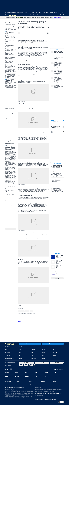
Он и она (43, 349)
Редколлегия (50, 12)
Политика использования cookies (39, 396)
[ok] (25, 365)
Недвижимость (13, 12)
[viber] (27, 365)
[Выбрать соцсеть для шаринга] (48, 33)
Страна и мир (55, 352)
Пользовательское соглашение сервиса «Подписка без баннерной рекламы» (45, 399)
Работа (43, 355)
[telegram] (20, 365)
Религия (43, 358)
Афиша (37, 12)
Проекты (59, 12)
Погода (27, 12)
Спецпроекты (55, 357)
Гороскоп (40, 12)
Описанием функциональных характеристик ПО (41, 392)
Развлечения (44, 357)
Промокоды (19, 12)
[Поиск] (58, 14)
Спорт (53, 349)
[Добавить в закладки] (19, 33)
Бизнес (20, 349)
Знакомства (23, 12)
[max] (30, 365)
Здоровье (20, 358)
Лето (32, 352)
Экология (54, 354)
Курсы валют (45, 12)
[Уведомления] (61, 14)
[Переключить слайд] (20, 120)
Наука (32, 355)
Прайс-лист (7, 349)
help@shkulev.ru (11, 395)
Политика (43, 352)
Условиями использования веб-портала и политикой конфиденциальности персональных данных (48, 393)
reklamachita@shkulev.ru (51, 388)
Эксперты (55, 12)
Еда (19, 355)
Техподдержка (7, 355)
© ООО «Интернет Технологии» (9, 402)
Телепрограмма (32, 12)
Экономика (54, 355)
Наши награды (7, 352)
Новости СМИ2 (21, 321)
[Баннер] (19, 17)
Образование (33, 358)
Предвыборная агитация (9, 357)
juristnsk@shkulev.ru (26, 394)
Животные (21, 357)
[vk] (22, 365)
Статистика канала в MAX (9, 358)
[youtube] (34, 365)
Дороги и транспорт (22, 354)
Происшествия (44, 354)
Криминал (33, 349)
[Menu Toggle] (6, 14)
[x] (32, 365)
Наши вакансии (8, 354)
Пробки (63, 12)
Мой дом (32, 354)
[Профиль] (63, 14)
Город (20, 352)
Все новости (7, 12)
